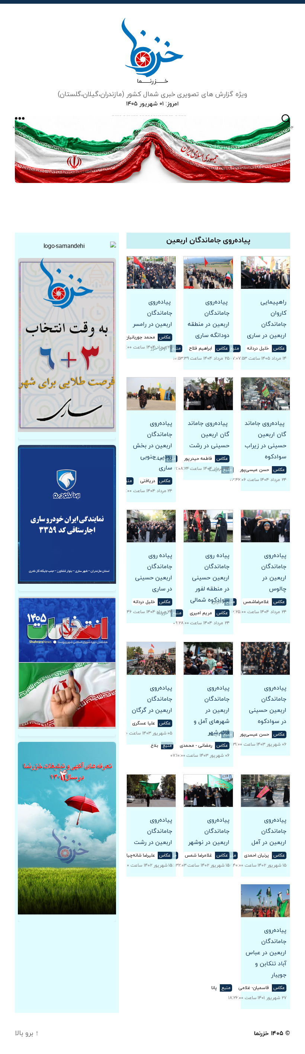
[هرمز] (152, 149)
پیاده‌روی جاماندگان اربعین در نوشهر (208, 831)
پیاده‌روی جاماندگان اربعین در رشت (153, 831)
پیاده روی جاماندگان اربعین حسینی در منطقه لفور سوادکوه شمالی (209, 577)
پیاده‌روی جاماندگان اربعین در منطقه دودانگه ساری (208, 319)
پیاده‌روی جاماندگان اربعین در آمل (268, 831)
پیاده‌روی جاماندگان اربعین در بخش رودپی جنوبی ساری (152, 445)
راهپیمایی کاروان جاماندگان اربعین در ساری (266, 319)
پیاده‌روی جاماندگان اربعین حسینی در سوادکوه (267, 705)
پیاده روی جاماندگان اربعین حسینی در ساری (153, 572)
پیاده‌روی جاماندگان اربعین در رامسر (151, 313)
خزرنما (261, 1034)
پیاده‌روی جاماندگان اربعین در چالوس (273, 572)
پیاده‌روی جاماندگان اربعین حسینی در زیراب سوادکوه (265, 440)
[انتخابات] (67, 345)
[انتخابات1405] (67, 663)
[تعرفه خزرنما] (67, 828)
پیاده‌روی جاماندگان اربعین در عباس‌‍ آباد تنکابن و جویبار (265, 952)
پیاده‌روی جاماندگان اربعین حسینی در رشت (208, 434)
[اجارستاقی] (67, 514)
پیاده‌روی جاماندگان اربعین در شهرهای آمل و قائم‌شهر (211, 710)
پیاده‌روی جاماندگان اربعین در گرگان (152, 699)
